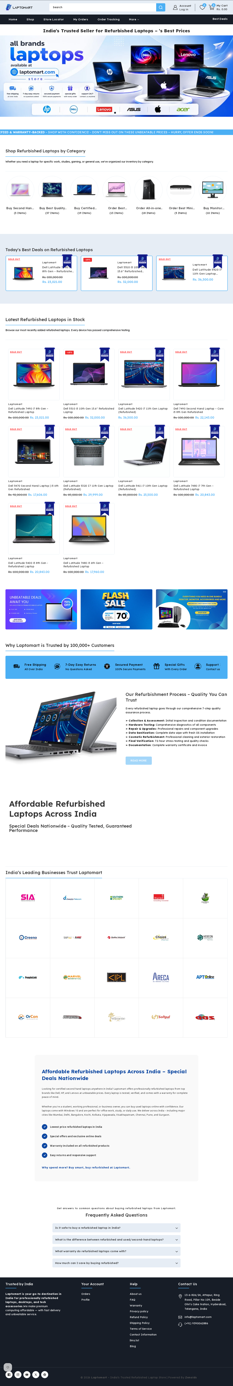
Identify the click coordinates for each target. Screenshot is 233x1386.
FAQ (132, 1299)
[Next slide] (129, 113)
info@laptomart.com (198, 1317)
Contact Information (143, 1334)
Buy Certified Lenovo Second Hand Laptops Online (84, 208)
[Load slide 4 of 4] (120, 113)
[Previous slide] (104, 113)
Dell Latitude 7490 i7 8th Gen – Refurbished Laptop (28, 410)
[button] (218, 7)
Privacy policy (139, 1311)
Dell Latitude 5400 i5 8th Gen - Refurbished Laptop (28, 564)
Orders (85, 1294)
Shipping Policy (140, 1323)
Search (160, 7)
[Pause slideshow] (229, 113)
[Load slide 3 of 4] (117, 113)
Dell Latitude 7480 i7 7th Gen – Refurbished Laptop (193, 487)
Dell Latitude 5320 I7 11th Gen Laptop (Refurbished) (88, 487)
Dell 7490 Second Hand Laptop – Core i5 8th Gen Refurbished (198, 410)
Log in (183, 9)
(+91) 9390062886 (196, 1323)
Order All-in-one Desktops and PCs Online (148, 208)
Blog (133, 1346)
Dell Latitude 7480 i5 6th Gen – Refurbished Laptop (83, 564)
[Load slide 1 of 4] (112, 113)
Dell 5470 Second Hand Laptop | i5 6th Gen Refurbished (33, 487)
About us (135, 1294)
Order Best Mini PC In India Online (181, 208)
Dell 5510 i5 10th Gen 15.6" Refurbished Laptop (88, 410)
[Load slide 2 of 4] (115, 113)
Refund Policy (139, 1317)
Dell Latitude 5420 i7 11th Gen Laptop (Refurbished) (207, 272)
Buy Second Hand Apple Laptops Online (20, 208)
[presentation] (6, 274)
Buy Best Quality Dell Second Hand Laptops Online (52, 208)
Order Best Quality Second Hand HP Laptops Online (116, 208)
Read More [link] (139, 760)
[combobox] (107, 7)
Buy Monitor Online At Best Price (213, 208)
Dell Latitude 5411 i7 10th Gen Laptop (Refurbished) (143, 487)
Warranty (136, 1305)
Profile (85, 1299)
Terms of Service (141, 1328)
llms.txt (134, 1340)
